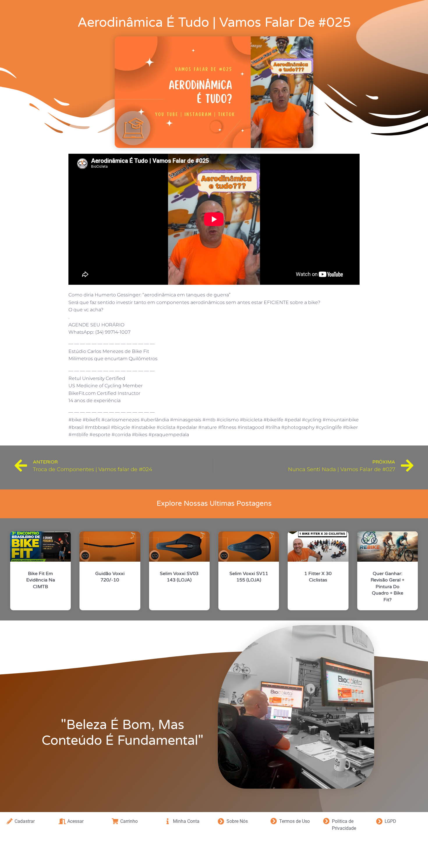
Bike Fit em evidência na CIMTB (40, 580)
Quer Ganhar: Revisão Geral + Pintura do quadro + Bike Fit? (387, 587)
